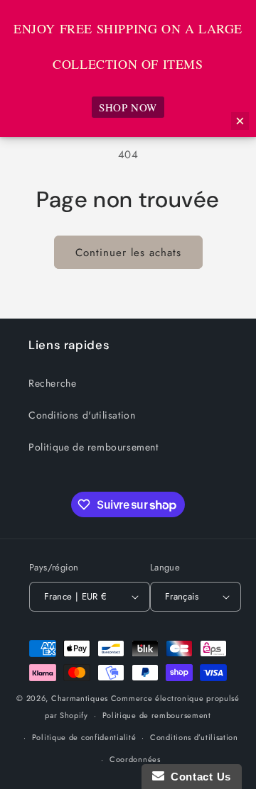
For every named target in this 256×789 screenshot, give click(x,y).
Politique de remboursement (93, 447)
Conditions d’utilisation (194, 737)
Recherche (52, 383)
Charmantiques (79, 698)
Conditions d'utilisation (81, 415)
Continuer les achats (128, 252)
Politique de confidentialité (84, 737)
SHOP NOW (128, 107)
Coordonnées (135, 759)
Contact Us (197, 777)
